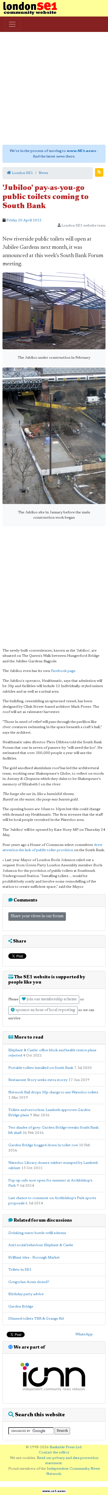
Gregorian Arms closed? (28, 1282)
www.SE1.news (81, 151)
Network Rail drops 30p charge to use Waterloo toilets (53, 1092)
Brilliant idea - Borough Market (34, 1257)
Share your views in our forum (37, 916)
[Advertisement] (54, 88)
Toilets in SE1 (20, 1269)
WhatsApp (84, 1334)
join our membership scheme (51, 999)
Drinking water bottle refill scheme (37, 1233)
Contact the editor (54, 1452)
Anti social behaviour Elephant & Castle (40, 1245)
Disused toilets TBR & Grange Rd (36, 1318)
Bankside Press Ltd (65, 1447)
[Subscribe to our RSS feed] (99, 172)
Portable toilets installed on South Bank (40, 1068)
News (43, 173)
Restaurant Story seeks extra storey (38, 1080)
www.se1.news (54, 1491)
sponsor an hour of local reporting (45, 1010)
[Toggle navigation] (12, 24)
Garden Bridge (20, 1306)
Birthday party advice (26, 1294)
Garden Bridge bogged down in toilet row (43, 1145)
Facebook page (63, 671)
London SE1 (22, 173)
